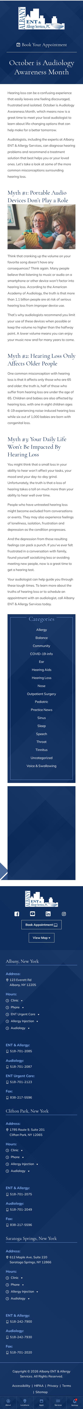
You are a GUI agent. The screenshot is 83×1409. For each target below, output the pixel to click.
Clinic (14, 1000)
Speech (41, 734)
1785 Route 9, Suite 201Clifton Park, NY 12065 (27, 1132)
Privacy (52, 1386)
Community (41, 646)
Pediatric (41, 702)
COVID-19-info (41, 654)
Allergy (41, 630)
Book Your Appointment (44, 44)
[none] (8, 1402)
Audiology (17, 1028)
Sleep (41, 726)
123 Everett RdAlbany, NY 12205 (23, 982)
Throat (41, 742)
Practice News (41, 710)
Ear (41, 662)
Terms (66, 1386)
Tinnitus (41, 750)
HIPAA (39, 1386)
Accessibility (21, 1386)
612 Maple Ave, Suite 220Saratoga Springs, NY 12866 (30, 1259)
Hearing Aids (41, 670)
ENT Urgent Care (22, 1014)
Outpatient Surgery (41, 694)
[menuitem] (8, 1402)
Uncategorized (42, 758)
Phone (15, 1007)
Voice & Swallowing (41, 766)
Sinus (41, 718)
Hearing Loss (41, 678)
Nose (41, 686)
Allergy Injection (22, 1021)
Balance (42, 638)
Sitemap (42, 1392)
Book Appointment (39, 876)
